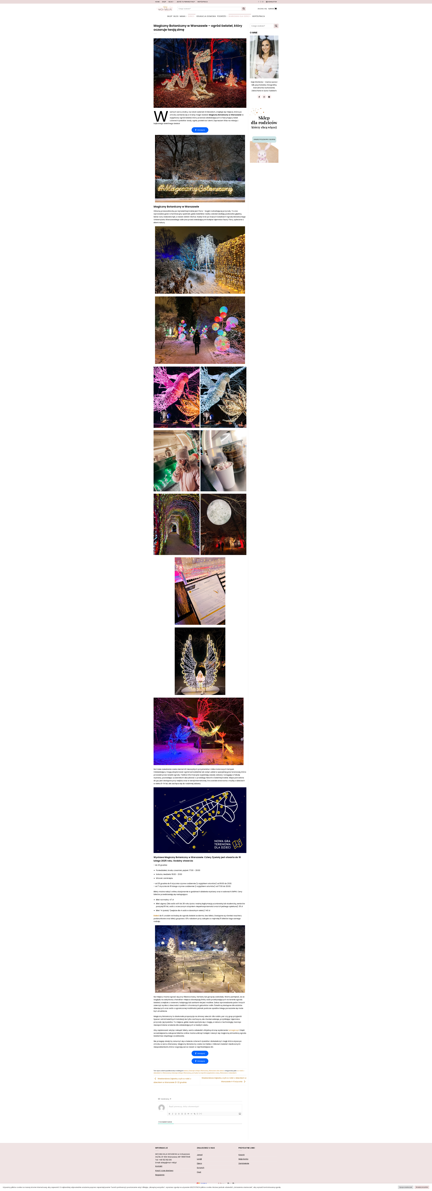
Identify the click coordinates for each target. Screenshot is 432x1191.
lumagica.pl (234, 1030)
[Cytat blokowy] (188, 1113)
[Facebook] (200, 130)
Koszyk (241, 1154)
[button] (271, 1)
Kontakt (158, 1166)
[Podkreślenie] (175, 1113)
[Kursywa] (172, 1113)
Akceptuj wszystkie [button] (422, 1187)
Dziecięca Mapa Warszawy (198, 1071)
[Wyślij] (244, 9)
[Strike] (178, 1113)
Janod (199, 1154)
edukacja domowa (206, 16)
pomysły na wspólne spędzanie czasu (205, 1073)
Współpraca (202, 2)
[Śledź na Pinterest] (262, 2)
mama (182, 16)
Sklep (164, 2)
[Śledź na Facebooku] (258, 2)
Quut (199, 1172)
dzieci (191, 16)
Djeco (199, 1163)
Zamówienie (243, 1163)
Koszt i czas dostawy (164, 1170)
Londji (199, 1159)
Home (157, 2)
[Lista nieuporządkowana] (185, 1113)
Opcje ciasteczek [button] (405, 1187)
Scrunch (200, 1167)
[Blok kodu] (191, 1113)
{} (197, 1113)
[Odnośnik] (194, 1113)
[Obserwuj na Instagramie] (260, 2)
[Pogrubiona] (169, 1113)
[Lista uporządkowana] (182, 1113)
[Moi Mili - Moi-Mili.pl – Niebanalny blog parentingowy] (164, 8)
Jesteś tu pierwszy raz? (186, 2)
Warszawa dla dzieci (239, 16)
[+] (200, 1113)
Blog (171, 2)
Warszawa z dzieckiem (228, 1073)
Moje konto (243, 1159)
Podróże (221, 16)
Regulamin (159, 1175)
